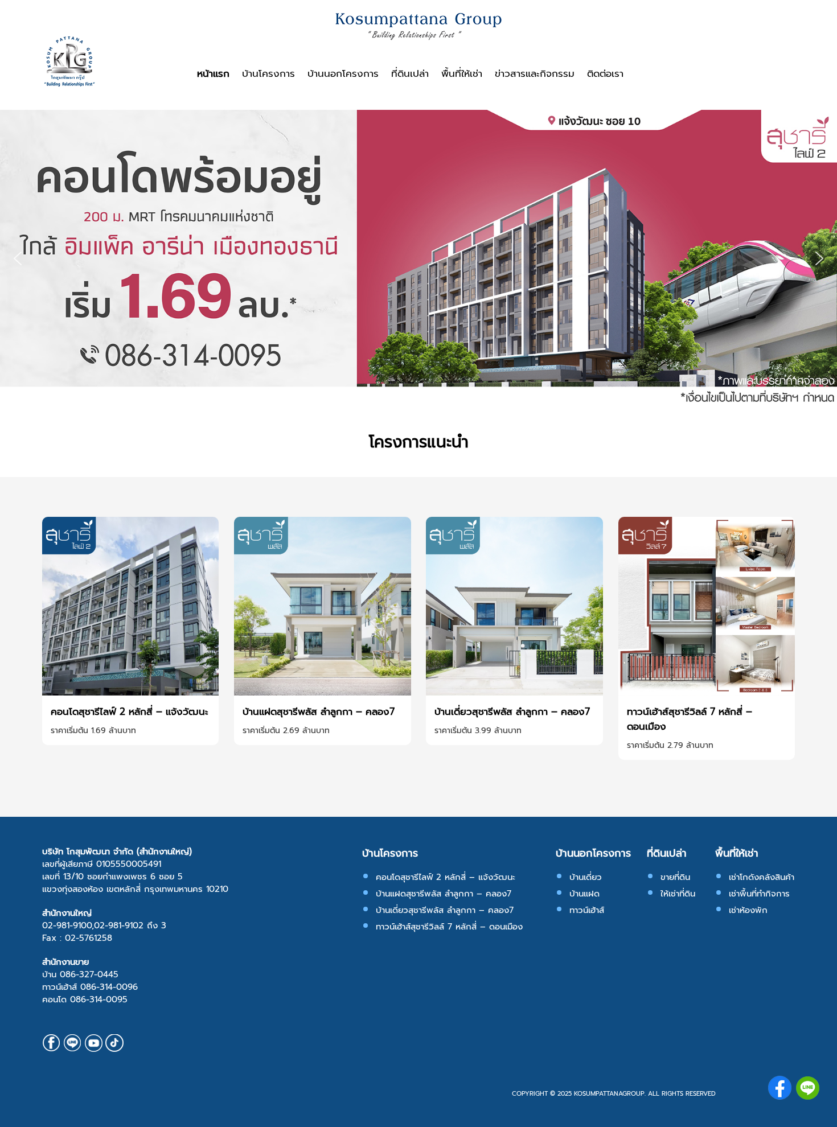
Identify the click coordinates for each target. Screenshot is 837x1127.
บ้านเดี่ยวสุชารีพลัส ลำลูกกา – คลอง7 (512, 711)
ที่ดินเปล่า (410, 73)
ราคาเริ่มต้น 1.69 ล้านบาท (93, 731)
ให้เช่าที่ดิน (677, 893)
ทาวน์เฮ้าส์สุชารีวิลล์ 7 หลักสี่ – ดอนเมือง (689, 719)
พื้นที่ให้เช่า (461, 73)
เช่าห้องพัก (748, 910)
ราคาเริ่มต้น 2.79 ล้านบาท (670, 745)
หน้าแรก (213, 73)
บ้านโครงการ (268, 73)
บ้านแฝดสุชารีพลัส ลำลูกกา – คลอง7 (319, 711)
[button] (18, 258)
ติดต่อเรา (605, 73)
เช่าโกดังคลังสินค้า (761, 877)
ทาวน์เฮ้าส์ (586, 910)
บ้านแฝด (584, 893)
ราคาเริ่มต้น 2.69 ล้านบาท (286, 731)
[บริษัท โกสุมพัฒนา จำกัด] (69, 84)
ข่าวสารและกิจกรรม (535, 73)
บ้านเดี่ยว (585, 877)
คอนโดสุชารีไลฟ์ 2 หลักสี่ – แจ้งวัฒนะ (129, 711)
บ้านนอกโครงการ (343, 73)
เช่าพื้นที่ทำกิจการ (759, 893)
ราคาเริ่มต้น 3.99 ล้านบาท (478, 731)
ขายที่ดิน (675, 877)
